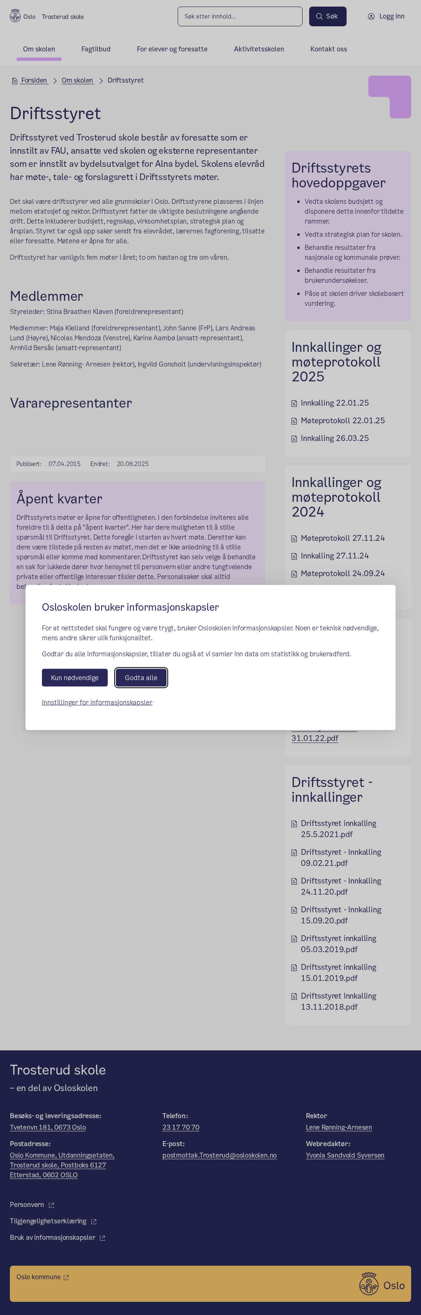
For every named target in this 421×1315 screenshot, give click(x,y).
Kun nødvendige (75, 677)
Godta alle (141, 677)
